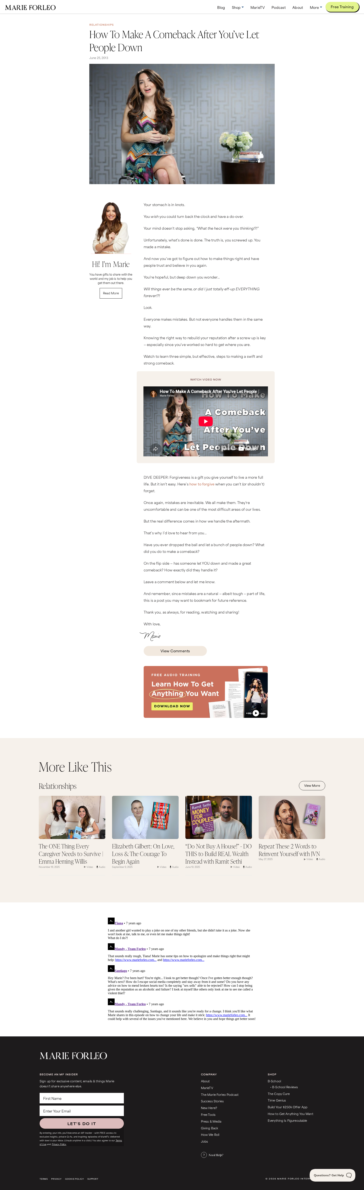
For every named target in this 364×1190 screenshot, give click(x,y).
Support (92, 1179)
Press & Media (211, 1121)
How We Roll (210, 1134)
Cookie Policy (74, 1179)
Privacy (56, 1179)
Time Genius (277, 1100)
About (205, 1081)
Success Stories (212, 1101)
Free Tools (208, 1114)
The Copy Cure (279, 1093)
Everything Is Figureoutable (287, 1120)
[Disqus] (182, 968)
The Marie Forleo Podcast (219, 1094)
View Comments (175, 650)
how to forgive (201, 483)
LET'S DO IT (81, 1123)
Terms (44, 1179)
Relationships (101, 25)
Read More (111, 293)
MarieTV (207, 1087)
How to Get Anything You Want (290, 1113)
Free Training (342, 6)
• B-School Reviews (284, 1086)
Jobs (204, 1141)
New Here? (209, 1107)
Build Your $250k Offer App (288, 1106)
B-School (274, 1081)
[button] (238, 7)
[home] (30, 7)
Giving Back (209, 1128)
